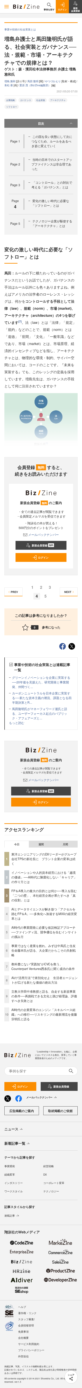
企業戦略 (10, 100)
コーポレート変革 (53, 1183)
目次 (41, 123)
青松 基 (9, 85)
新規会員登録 (42, 545)
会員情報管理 (26, 1325)
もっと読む (16, 722)
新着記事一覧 (14, 1143)
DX (45, 1174)
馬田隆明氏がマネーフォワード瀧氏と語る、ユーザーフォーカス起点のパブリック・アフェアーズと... (39, 713)
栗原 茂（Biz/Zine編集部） (35, 85)
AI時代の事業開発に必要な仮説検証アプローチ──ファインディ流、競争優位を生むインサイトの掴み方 (44, 932)
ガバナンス (25, 100)
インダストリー (13, 1183)
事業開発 (9, 1166)
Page (15, 141)
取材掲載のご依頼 (60, 1111)
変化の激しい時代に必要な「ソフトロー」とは (50, 203)
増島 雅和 (10, 81)
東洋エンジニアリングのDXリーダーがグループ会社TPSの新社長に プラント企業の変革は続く (44, 859)
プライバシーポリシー (31, 1350)
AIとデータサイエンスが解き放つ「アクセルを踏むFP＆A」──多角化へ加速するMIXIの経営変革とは (44, 914)
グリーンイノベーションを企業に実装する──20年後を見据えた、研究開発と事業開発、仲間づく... (41, 682)
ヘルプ (22, 1307)
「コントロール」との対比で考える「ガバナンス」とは (51, 184)
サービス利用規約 (28, 1344)
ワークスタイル (13, 1191)
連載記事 (9, 1215)
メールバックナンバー (43, 534)
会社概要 (23, 1337)
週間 (41, 844)
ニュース (11, 1128)
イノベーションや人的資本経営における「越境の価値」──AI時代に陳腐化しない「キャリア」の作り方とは (44, 877)
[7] (20, 321)
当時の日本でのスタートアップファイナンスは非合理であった (51, 164)
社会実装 (40, 100)
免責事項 (23, 1331)
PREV (14, 592)
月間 (65, 844)
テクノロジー (51, 1191)
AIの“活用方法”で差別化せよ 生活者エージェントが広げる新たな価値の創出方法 (44, 980)
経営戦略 (48, 1166)
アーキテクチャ (58, 100)
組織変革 (9, 1174)
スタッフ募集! (26, 1319)
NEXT (67, 592)
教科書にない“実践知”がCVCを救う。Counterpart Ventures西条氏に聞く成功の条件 (43, 966)
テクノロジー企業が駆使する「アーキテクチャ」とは (51, 223)
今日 (16, 844)
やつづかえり (53, 81)
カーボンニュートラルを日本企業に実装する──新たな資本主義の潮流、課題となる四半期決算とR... (42, 698)
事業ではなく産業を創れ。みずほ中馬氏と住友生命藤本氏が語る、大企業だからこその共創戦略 (43, 950)
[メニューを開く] (6, 6)
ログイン (43, 557)
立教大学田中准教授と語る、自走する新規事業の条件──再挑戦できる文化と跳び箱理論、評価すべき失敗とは (44, 996)
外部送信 (23, 1356)
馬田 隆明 (33, 81)
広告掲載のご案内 (21, 1111)
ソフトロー (11, 106)
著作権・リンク (27, 1313)
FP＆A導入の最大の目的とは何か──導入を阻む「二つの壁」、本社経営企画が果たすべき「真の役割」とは (44, 895)
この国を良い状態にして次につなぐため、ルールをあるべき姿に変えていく (51, 141)
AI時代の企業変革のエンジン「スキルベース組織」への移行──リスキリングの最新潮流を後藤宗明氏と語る (44, 1014)
